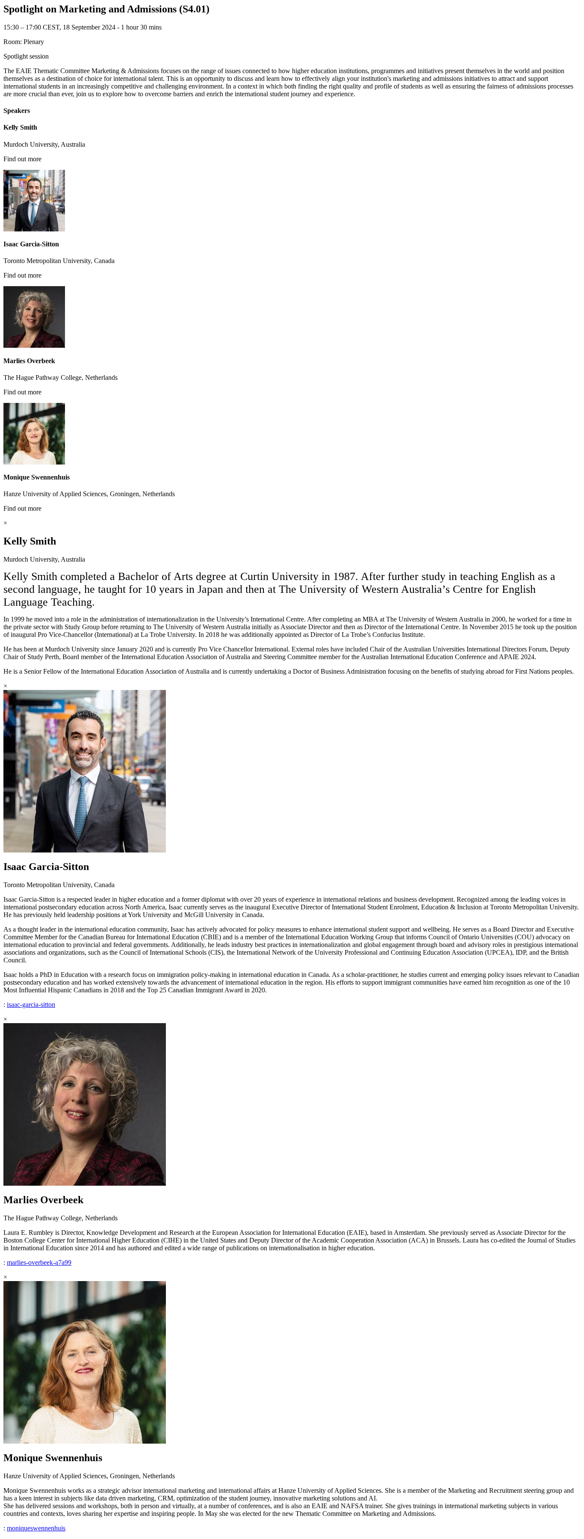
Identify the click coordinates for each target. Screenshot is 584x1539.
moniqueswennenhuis (36, 1528)
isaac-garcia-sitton (31, 1004)
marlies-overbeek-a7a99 (39, 1262)
